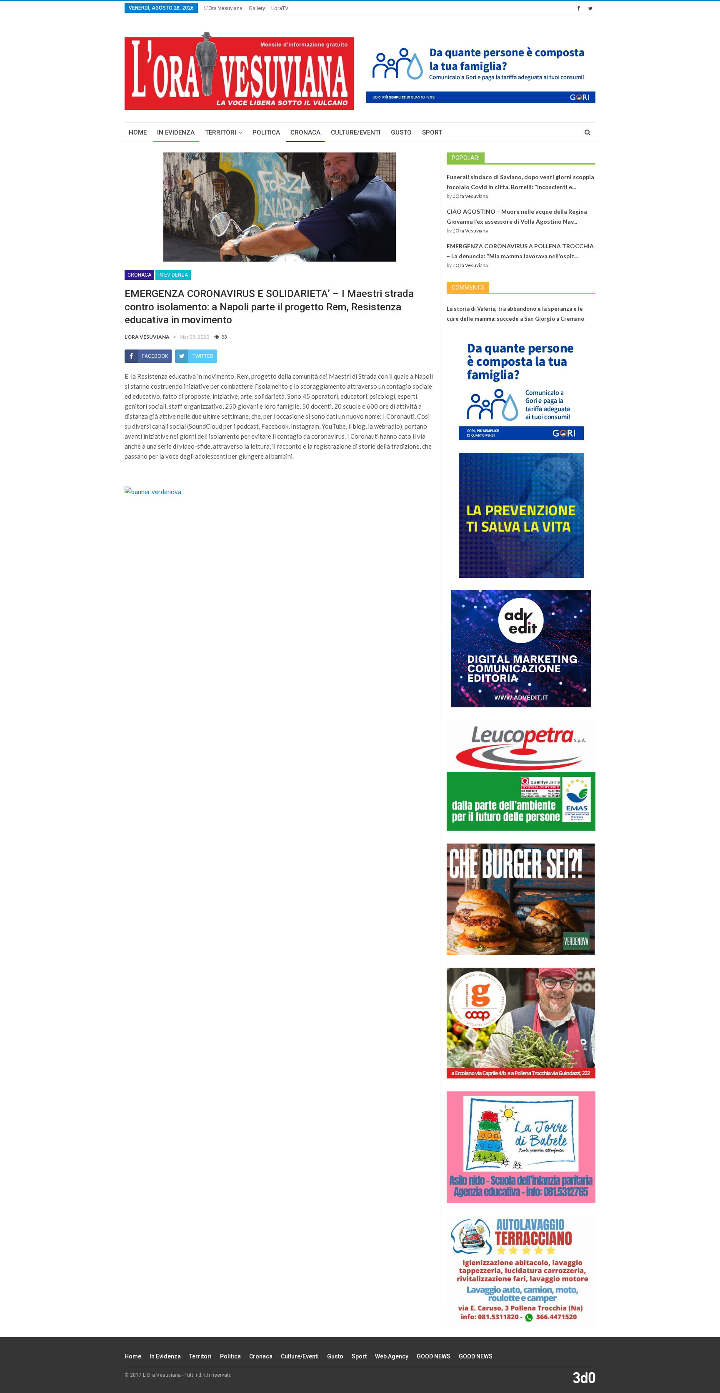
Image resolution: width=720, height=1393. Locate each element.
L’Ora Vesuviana (223, 8)
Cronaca (305, 132)
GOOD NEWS (433, 1356)
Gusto (401, 132)
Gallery (257, 8)
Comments (468, 287)
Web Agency (391, 1356)
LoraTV (279, 8)
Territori (220, 132)
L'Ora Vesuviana (470, 196)
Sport (432, 132)
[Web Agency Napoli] (584, 1377)
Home (138, 132)
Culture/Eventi (355, 132)
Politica (266, 132)
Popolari (466, 158)
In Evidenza (176, 132)
